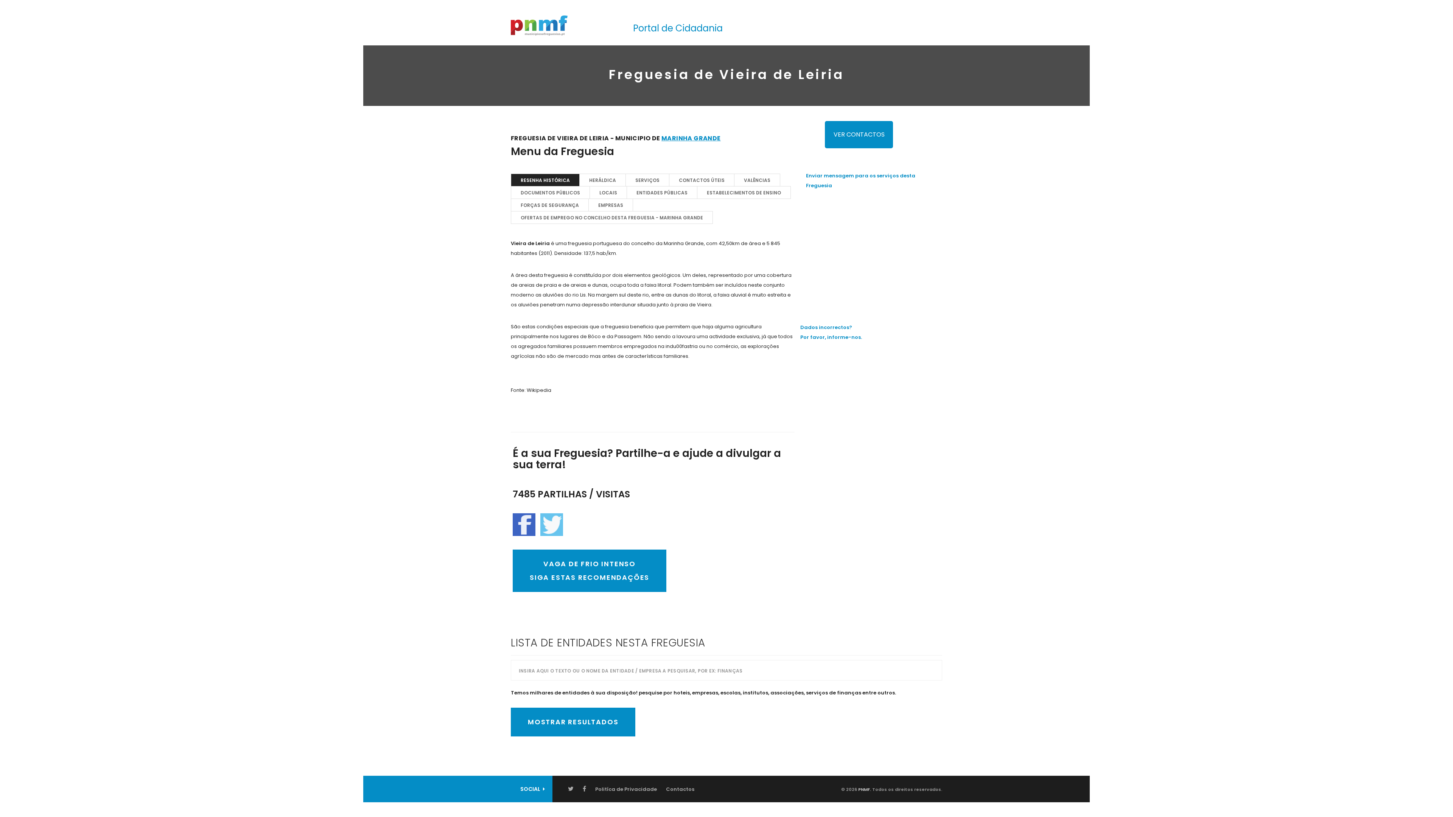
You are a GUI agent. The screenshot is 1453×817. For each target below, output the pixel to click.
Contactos (680, 789)
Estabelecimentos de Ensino (744, 192)
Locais (608, 192)
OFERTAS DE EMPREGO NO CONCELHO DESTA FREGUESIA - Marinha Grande (612, 217)
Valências (757, 180)
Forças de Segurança (550, 205)
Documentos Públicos (550, 192)
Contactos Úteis (702, 180)
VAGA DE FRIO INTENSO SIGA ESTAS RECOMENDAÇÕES (589, 570)
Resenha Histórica (545, 180)
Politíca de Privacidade (626, 789)
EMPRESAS (610, 205)
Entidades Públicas (662, 192)
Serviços (647, 180)
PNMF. (864, 789)
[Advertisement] (874, 249)
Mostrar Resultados (573, 722)
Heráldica (602, 180)
